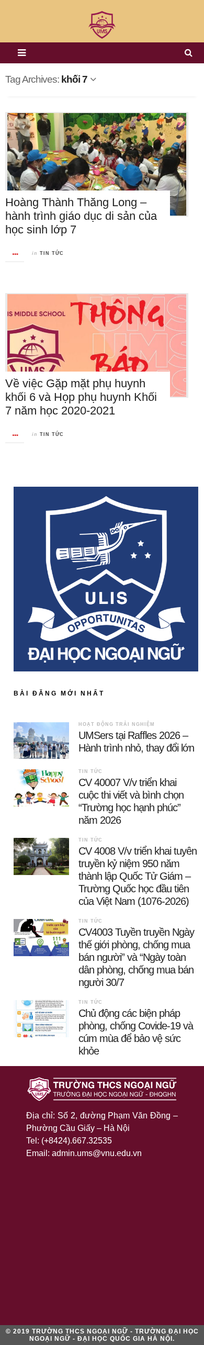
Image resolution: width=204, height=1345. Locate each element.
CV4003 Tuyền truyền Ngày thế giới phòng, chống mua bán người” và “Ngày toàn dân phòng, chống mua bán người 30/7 (136, 957)
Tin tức (52, 253)
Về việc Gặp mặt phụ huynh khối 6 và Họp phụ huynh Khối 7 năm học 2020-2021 (81, 397)
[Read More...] (15, 254)
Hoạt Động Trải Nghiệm (116, 724)
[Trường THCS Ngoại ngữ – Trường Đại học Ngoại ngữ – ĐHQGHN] (102, 24)
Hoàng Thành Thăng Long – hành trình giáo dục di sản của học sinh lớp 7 (81, 216)
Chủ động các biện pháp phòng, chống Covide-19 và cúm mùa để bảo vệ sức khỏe (135, 1032)
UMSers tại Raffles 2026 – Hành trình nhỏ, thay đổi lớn (136, 742)
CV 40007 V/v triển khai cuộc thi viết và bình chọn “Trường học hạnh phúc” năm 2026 (131, 801)
